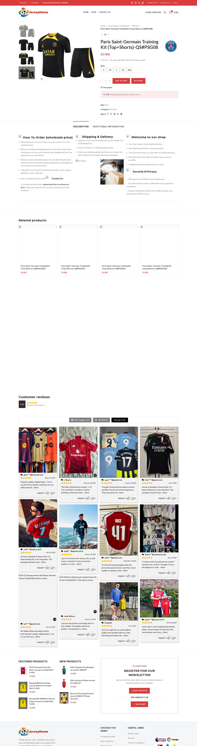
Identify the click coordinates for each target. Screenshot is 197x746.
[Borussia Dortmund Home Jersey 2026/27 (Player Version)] (64, 698)
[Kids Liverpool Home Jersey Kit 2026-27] (64, 683)
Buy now (138, 81)
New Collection (107, 741)
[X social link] (111, 114)
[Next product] (108, 34)
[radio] (103, 70)
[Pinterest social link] (114, 114)
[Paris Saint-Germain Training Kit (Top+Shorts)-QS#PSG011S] (159, 244)
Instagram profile (108, 736)
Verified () (103, 420)
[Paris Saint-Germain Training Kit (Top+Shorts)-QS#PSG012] (119, 244)
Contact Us (57, 178)
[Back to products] (105, 34)
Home (103, 26)
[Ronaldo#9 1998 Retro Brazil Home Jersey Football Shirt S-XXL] (23, 703)
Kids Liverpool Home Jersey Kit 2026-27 (82, 681)
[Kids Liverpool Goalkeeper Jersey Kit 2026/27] (64, 670)
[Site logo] (33, 12)
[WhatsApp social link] (139, 3)
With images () (81, 420)
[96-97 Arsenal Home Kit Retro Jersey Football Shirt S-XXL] (23, 671)
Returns (131, 738)
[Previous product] (102, 34)
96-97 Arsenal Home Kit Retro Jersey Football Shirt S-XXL (41, 670)
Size (102, 66)
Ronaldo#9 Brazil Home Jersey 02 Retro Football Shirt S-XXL (40, 685)
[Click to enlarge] (41, 79)
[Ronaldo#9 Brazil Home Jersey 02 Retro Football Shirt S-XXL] (23, 687)
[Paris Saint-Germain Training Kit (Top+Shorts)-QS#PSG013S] (38, 244)
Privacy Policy (133, 733)
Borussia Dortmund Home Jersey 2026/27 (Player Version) (82, 696)
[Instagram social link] (135, 3)
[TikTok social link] (143, 3)
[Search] (165, 12)
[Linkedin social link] (118, 114)
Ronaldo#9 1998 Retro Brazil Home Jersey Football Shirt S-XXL (42, 701)
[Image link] (33, 731)
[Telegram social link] (121, 114)
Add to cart (121, 81)
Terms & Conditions (136, 743)
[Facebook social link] (132, 3)
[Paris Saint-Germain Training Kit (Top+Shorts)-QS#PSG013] (78, 244)
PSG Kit (135, 26)
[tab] (81, 125)
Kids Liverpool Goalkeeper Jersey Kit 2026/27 (82, 668)
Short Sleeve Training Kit (118, 26)
